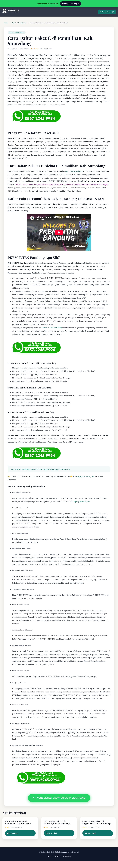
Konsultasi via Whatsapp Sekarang (61, 798)
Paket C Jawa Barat (19, 23)
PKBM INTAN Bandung (52, 328)
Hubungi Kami (105, 12)
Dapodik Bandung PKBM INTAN (56, 469)
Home (6, 23)
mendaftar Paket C (74, 171)
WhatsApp (67, 856)
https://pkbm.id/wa (85, 476)
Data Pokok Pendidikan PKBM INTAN (26, 469)
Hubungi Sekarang (70, 4)
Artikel (57, 856)
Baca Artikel (12, 833)
